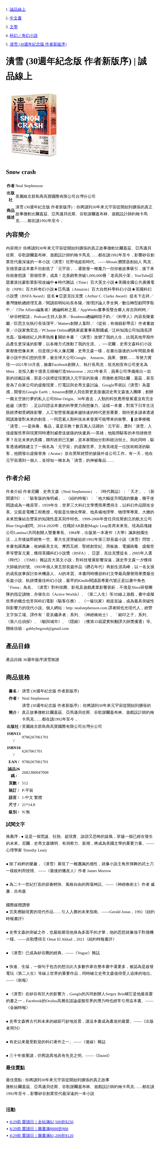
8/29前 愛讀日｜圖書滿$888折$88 (39, 1129)
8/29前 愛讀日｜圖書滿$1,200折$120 (41, 1135)
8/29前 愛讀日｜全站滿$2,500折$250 (41, 1122)
